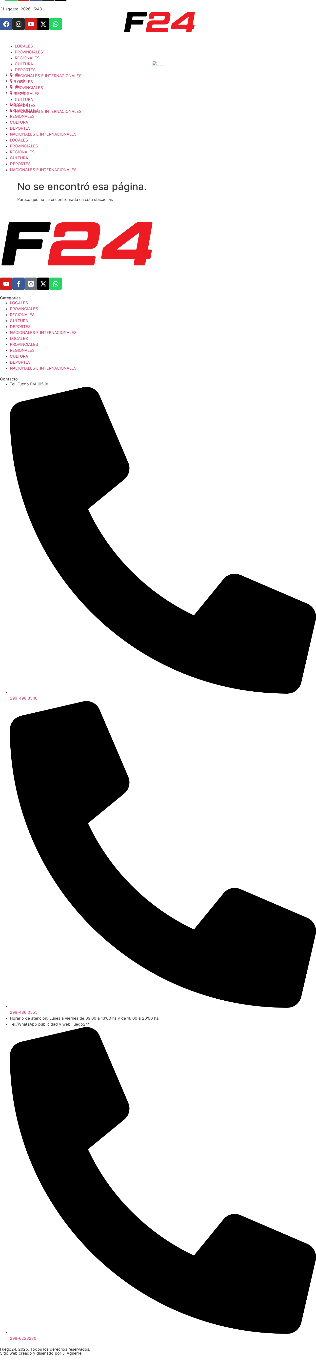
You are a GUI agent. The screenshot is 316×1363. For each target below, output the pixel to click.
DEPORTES (20, 128)
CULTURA (19, 157)
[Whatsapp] (55, 284)
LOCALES (19, 140)
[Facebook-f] (18, 284)
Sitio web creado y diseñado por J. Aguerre (40, 1353)
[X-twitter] (43, 284)
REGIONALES (22, 151)
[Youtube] (6, 284)
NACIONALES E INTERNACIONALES (43, 134)
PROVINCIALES (24, 145)
